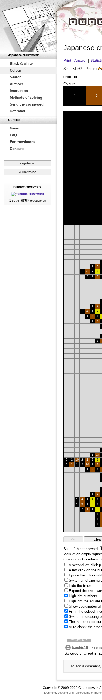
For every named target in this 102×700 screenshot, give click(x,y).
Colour (15, 70)
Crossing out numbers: (81, 559)
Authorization (27, 172)
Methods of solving (26, 97)
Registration (27, 163)
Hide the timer (80, 586)
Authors (16, 84)
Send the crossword (27, 104)
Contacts (17, 149)
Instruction (19, 91)
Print (67, 60)
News (14, 128)
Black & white (21, 63)
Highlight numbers (83, 596)
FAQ (13, 135)
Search (15, 77)
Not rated (17, 111)
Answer (80, 60)
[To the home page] (28, 26)
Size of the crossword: (81, 549)
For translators (22, 142)
